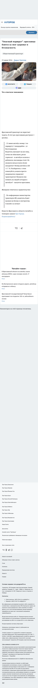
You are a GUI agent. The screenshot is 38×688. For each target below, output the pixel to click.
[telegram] (22, 228)
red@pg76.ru (22, 601)
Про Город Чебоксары (7, 513)
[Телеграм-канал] (27, 84)
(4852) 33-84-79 (15, 601)
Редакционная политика (8, 570)
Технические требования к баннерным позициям (14, 535)
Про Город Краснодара (8, 521)
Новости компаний (7, 556)
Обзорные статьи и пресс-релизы (11, 560)
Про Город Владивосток (8, 517)
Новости (4, 573)
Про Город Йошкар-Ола (8, 491)
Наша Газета (5, 524)
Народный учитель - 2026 (27, 27)
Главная (4, 576)
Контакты (4, 566)
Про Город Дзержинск (8, 484)
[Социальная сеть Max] (19, 87)
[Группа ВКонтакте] (10, 84)
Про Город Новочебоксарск (9, 502)
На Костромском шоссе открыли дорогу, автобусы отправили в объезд (19, 286)
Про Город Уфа (6, 510)
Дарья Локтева (20, 60)
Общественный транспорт (13, 54)
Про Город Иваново (7, 488)
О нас (3, 563)
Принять (31, 32)
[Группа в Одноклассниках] (6, 550)
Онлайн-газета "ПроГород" (9, 532)
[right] (36, 27)
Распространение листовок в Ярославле (12, 623)
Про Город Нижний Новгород (9, 499)
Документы (5, 528)
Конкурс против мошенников (9, 27)
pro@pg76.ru (26, 599)
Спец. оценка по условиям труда (10, 644)
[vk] (16, 228)
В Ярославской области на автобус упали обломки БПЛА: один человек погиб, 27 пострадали (16, 275)
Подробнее (12, 656)
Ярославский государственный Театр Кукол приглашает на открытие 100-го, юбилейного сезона (17, 297)
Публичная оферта (7, 539)
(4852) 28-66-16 (18, 599)
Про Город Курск (6, 495)
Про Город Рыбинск (7, 506)
